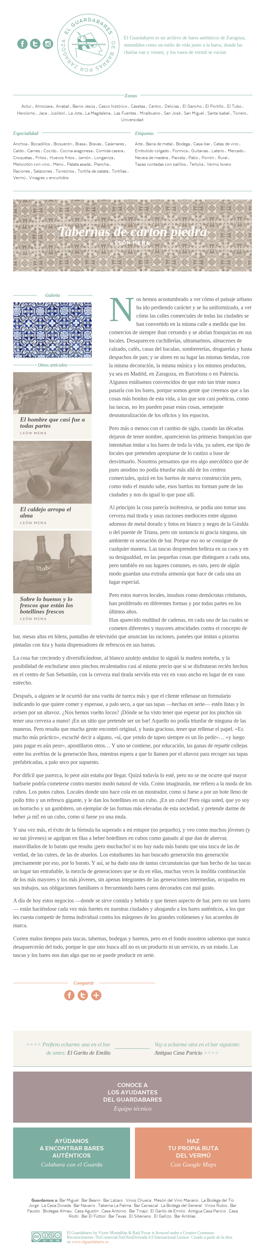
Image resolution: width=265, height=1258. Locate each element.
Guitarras (199, 150)
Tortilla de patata (93, 171)
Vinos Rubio (216, 1205)
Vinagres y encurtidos (49, 177)
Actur (26, 106)
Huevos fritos (62, 157)
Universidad (132, 119)
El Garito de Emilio (167, 1211)
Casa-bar (201, 144)
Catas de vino (226, 144)
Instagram (48, 44)
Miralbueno (150, 113)
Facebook (22, 44)
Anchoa (20, 144)
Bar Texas (117, 1216)
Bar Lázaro (113, 1200)
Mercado (236, 150)
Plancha (101, 164)
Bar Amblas (185, 1216)
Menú (58, 164)
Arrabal (62, 106)
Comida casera (109, 150)
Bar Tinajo (138, 1211)
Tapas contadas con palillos (160, 164)
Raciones (21, 171)
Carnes (33, 150)
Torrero (239, 113)
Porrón (208, 157)
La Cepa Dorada (56, 1205)
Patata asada (78, 164)
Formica (180, 150)
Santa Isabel (218, 113)
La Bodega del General (181, 1205)
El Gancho (192, 106)
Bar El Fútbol (93, 1216)
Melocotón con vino (31, 164)
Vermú (19, 177)
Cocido (50, 150)
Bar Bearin (90, 1200)
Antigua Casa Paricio (207, 1211)
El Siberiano (140, 1216)
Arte (139, 144)
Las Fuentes (125, 113)
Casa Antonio (113, 1211)
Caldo (18, 150)
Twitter (35, 44)
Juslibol (57, 113)
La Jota (75, 113)
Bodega (183, 144)
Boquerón (62, 144)
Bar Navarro (84, 1205)
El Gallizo (162, 1216)
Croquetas (22, 157)
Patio (193, 157)
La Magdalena (97, 113)
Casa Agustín (87, 1211)
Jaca (43, 113)
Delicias (172, 106)
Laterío (218, 150)
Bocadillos (40, 144)
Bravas (95, 144)
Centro (155, 106)
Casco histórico (113, 106)
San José (172, 113)
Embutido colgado (152, 150)
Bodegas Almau (57, 1211)
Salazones (42, 171)
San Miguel (194, 113)
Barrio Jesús (83, 106)
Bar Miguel (69, 1200)
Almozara (43, 106)
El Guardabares (88, 45)
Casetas (138, 106)
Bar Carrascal (146, 1205)
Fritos (41, 157)
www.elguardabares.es (90, 1241)
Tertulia (196, 164)
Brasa (80, 144)
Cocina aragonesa (76, 150)
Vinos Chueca (138, 1200)
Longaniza (103, 157)
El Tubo (234, 106)
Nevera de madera (151, 157)
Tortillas (119, 171)
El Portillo (214, 106)
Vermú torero (219, 164)
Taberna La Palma (114, 1205)
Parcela (178, 157)
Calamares (114, 144)
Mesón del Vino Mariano (176, 1200)
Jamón (84, 157)
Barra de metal (159, 144)
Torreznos (65, 171)
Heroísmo (26, 113)
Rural (222, 157)
